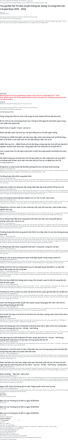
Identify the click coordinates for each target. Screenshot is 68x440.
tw (4, 422)
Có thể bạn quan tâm (7, 112)
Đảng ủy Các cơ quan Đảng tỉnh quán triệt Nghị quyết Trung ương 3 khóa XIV (30, 258)
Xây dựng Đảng (4, 259)
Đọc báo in (3, 395)
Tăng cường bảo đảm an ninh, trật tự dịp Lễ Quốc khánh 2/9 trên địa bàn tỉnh (30, 116)
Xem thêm (3, 393)
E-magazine (8, 0)
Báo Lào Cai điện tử (5, 423)
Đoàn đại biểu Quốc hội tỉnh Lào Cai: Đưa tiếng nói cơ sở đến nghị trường (28, 133)
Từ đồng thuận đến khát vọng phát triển (16, 176)
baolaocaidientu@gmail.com (11, 429)
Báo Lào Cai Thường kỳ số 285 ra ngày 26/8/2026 (19, 401)
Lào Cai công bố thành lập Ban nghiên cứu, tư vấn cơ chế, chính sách (27, 198)
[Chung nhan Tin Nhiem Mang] (8, 439)
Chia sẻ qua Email (32, 17)
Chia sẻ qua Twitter (17, 17)
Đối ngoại (2, 366)
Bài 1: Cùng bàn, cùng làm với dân (29, 247)
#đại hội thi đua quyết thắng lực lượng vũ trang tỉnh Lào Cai (16, 103)
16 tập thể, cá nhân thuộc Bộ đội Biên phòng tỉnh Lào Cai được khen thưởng (29, 167)
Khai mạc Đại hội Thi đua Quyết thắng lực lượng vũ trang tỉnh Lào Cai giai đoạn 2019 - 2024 (29, 95)
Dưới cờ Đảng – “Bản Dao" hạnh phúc (14, 374)
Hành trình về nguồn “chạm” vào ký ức (15, 128)
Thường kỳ (8, 396)
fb (0, 422)
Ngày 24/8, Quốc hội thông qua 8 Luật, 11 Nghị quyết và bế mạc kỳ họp (27, 386)
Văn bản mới (3, 318)
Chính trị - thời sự (4, 169)
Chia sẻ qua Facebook (6, 17)
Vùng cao (2, 396)
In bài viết (25, 17)
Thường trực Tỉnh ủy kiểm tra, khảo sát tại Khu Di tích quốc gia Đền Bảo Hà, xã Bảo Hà (33, 292)
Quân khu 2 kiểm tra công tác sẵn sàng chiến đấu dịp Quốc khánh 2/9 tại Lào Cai (32, 187)
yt (1, 422)
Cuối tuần (13, 396)
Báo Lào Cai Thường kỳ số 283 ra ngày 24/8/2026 (19, 413)
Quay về (2, 0)
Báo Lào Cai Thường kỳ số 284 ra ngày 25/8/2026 (19, 407)
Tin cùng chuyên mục (7, 162)
